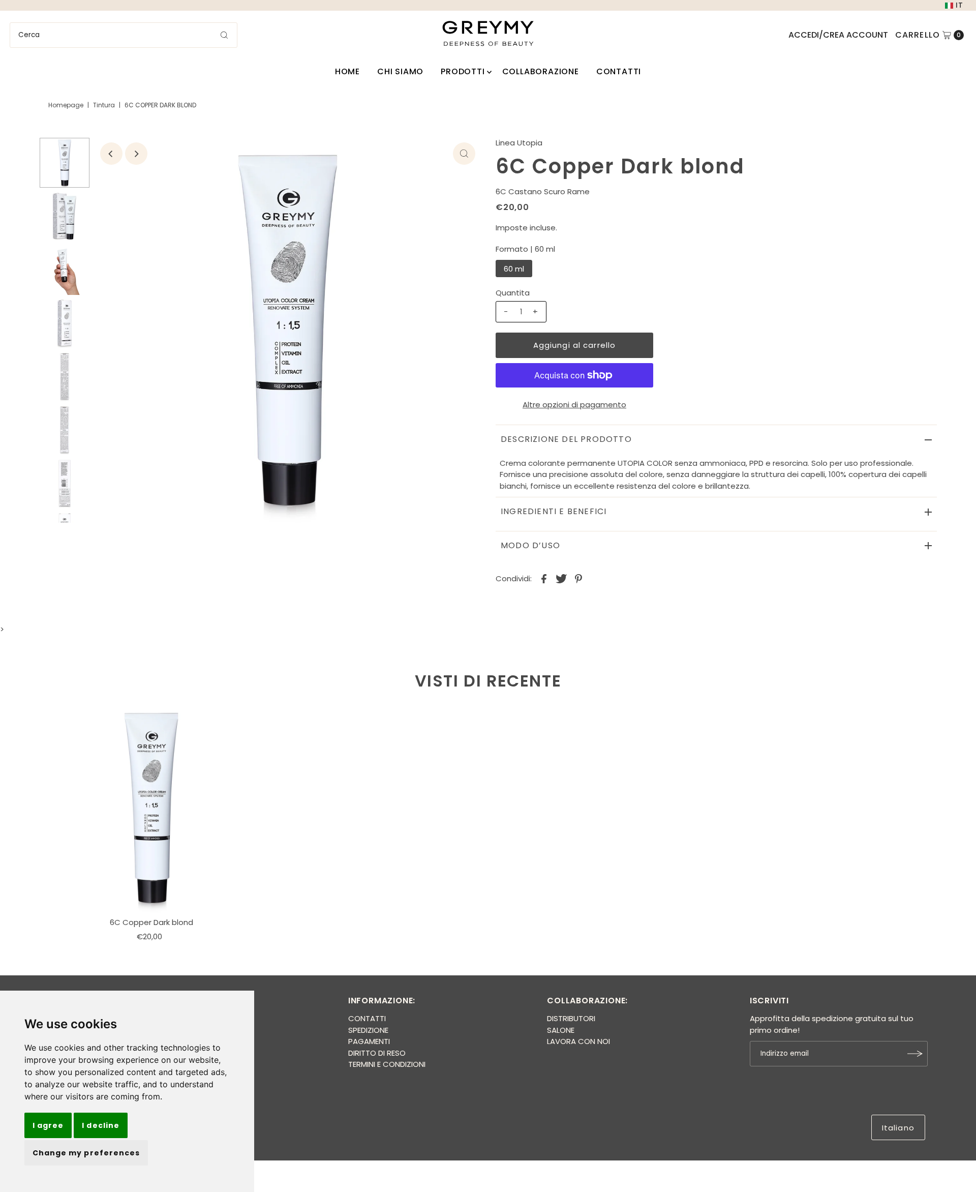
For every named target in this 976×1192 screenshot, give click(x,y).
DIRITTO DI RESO (377, 1053)
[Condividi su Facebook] (544, 578)
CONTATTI (618, 71)
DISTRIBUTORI (571, 1018)
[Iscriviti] (915, 1053)
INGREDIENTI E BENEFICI (553, 511)
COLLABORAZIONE (540, 71)
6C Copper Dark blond (151, 922)
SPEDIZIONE (368, 1030)
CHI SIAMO (400, 71)
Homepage (65, 105)
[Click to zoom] (464, 153)
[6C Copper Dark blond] (151, 808)
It (959, 5)
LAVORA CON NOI (578, 1041)
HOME (347, 71)
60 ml (514, 268)
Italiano (898, 1127)
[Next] (136, 153)
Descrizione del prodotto (566, 439)
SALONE (560, 1030)
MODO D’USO (530, 545)
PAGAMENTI (369, 1041)
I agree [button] (48, 1125)
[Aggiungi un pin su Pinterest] (578, 578)
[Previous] (111, 153)
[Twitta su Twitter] (561, 578)
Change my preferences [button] (86, 1153)
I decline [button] (100, 1125)
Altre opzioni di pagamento (574, 404)
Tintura (104, 105)
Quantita (513, 292)
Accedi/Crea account (838, 35)
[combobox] (123, 35)
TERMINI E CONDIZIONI (386, 1064)
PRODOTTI (462, 71)
